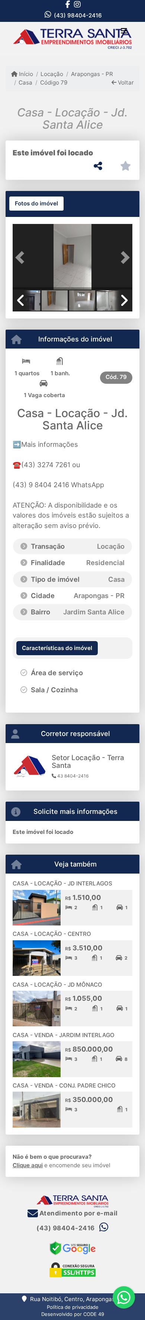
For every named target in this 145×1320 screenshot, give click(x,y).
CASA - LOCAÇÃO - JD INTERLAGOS (62, 883)
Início (25, 73)
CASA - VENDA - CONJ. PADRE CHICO (64, 1085)
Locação (52, 73)
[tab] (36, 204)
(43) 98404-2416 (78, 15)
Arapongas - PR (92, 73)
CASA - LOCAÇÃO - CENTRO (52, 933)
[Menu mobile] (72, 38)
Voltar (125, 82)
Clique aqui (28, 1165)
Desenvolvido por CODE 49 (72, 1314)
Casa (25, 82)
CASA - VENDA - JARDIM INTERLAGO (64, 1035)
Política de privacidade (73, 1307)
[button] (21, 257)
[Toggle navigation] (124, 31)
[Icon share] (67, 4)
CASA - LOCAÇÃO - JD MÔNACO (57, 984)
